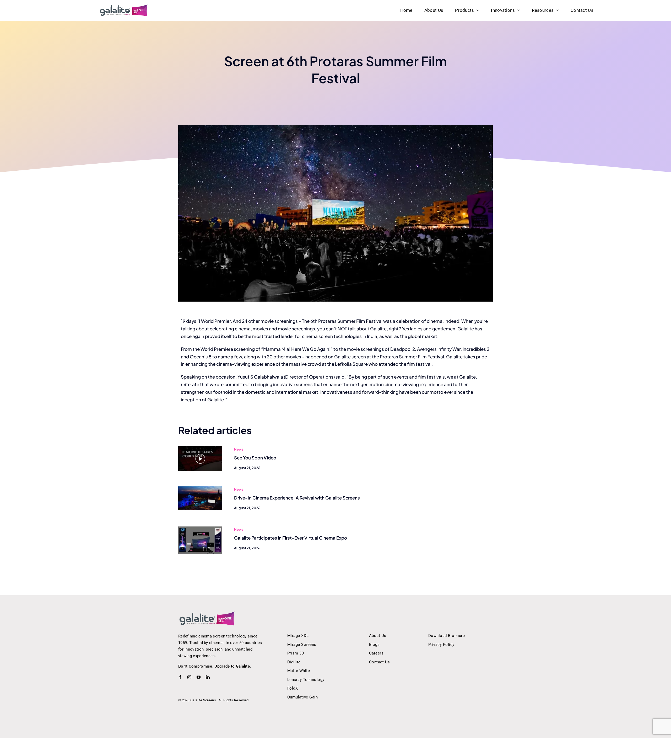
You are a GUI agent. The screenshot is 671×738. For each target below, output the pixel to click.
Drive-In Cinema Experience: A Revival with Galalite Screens (297, 498)
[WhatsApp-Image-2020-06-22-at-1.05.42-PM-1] (200, 528)
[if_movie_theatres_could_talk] (200, 448)
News (238, 449)
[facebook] (180, 677)
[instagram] (189, 677)
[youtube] (199, 677)
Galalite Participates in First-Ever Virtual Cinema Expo (290, 538)
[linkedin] (208, 677)
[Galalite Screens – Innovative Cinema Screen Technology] (124, 6)
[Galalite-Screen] (200, 488)
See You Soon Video (255, 457)
